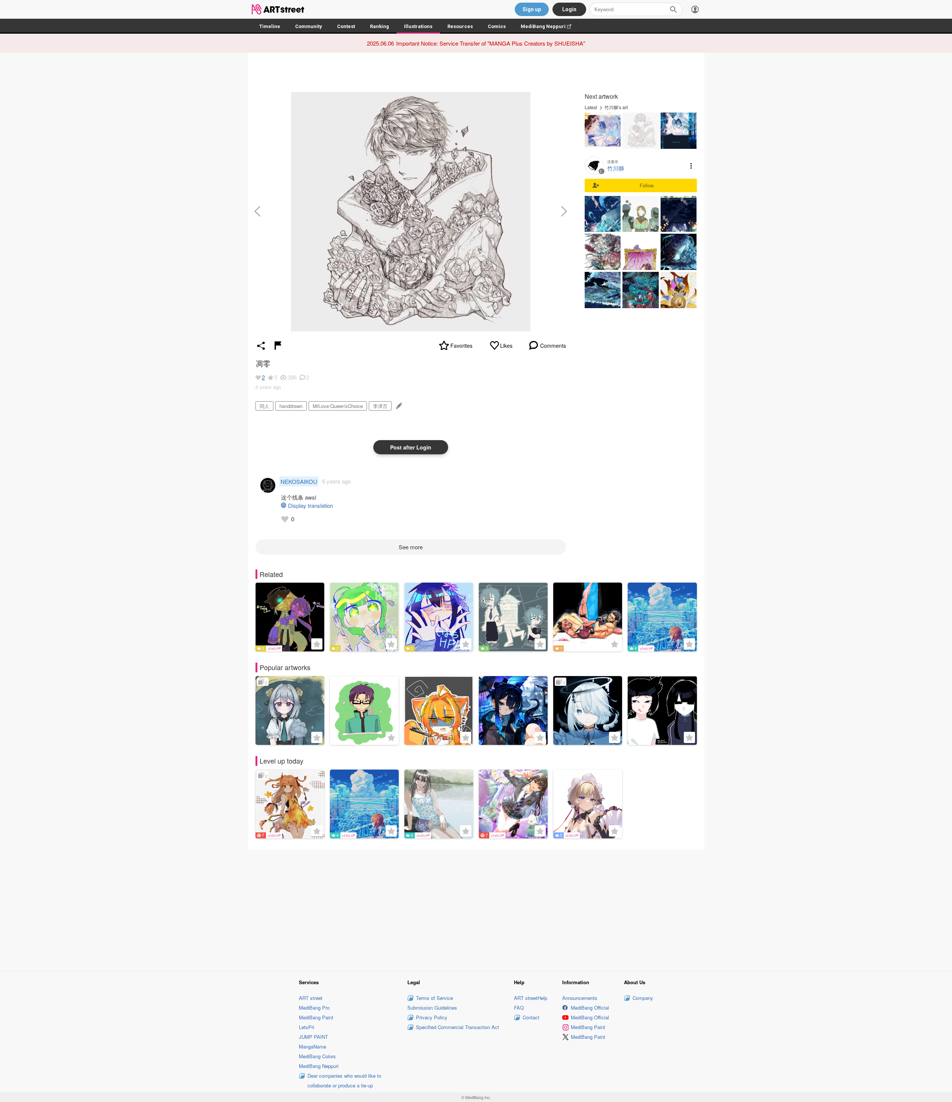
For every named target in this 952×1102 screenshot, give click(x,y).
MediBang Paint (316, 1017)
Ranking (379, 26)
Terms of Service (434, 997)
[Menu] (695, 9)
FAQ (519, 1007)
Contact (531, 1017)
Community (308, 26)
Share (261, 345)
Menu (691, 165)
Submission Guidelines (432, 1007)
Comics (497, 26)
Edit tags (398, 406)
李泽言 (380, 405)
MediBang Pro (314, 1007)
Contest (346, 26)
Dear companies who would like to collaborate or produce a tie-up (344, 1080)
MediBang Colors (317, 1056)
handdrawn (291, 405)
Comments (553, 345)
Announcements (579, 997)
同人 (264, 405)
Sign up (532, 9)
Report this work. (278, 345)
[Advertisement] (476, 909)
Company (643, 997)
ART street (310, 997)
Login (569, 9)
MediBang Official (590, 1007)
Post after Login (410, 447)
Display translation (310, 505)
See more (411, 547)
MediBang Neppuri (550, 26)
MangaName (312, 1046)
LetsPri (306, 1027)
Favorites (461, 345)
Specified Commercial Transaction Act (457, 1027)
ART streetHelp (530, 997)
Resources (460, 26)
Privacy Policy (431, 1017)
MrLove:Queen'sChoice (338, 405)
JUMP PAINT (313, 1036)
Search (673, 9)
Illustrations (418, 26)
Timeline (269, 26)
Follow (646, 185)
